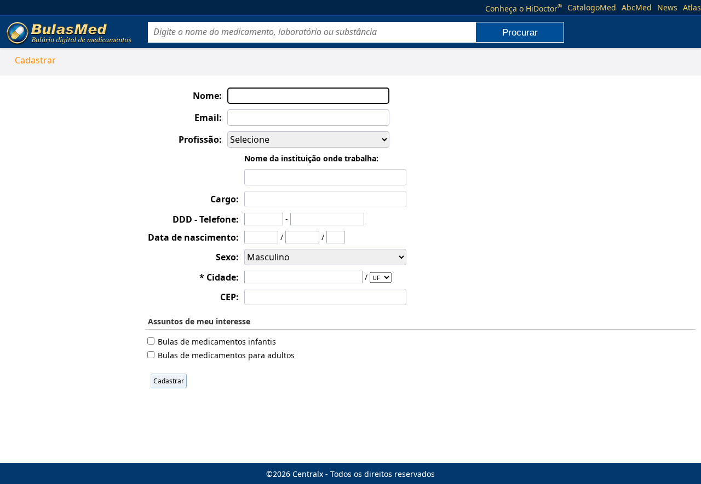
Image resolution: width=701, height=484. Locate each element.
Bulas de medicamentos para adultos (226, 355)
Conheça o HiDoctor (523, 8)
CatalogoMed (591, 8)
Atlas (692, 8)
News (667, 8)
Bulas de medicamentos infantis (217, 341)
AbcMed (637, 8)
